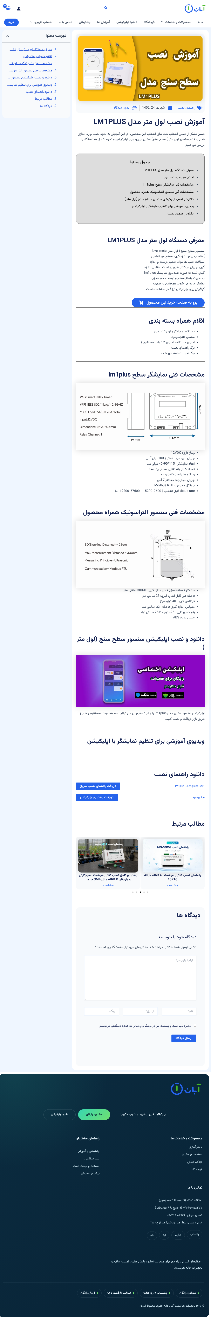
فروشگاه (149, 22)
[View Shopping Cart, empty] (8, 8)
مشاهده (172, 885)
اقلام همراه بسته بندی (37, 56)
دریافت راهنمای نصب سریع (98, 786)
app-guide (199, 798)
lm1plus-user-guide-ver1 (190, 786)
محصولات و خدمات (178, 22)
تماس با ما (65, 22)
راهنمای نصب (186, 107)
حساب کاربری (43, 22)
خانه (201, 22)
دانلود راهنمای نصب (39, 92)
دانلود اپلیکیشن (126, 22)
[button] (105, 8)
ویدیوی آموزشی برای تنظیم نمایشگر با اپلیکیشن (29, 85)
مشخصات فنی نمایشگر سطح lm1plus (29, 63)
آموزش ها (103, 22)
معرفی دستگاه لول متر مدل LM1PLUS (29, 49)
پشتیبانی (84, 22)
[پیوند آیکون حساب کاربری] (19, 9)
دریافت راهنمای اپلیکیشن (97, 797)
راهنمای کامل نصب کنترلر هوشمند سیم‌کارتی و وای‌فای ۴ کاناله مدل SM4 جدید (172, 877)
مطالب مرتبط (43, 99)
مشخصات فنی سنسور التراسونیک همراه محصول (29, 70)
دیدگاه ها (46, 106)
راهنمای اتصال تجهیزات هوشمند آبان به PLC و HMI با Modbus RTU (108, 877)
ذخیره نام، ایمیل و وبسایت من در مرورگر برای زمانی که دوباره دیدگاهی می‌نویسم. (145, 1026)
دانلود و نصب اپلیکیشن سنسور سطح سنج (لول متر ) (29, 77)
